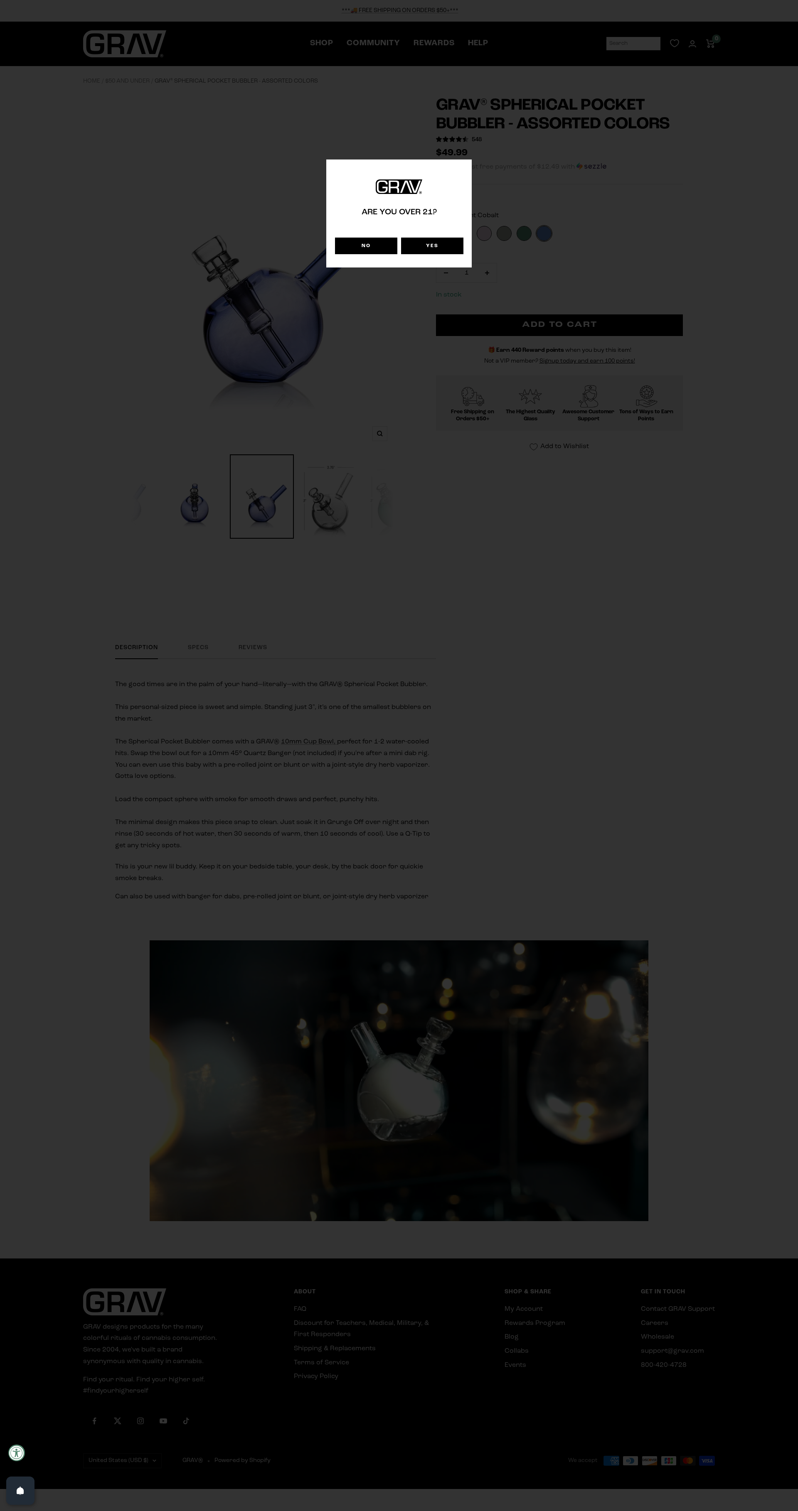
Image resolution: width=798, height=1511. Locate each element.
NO (366, 245)
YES (432, 245)
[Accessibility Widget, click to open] (16, 1453)
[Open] (20, 1491)
